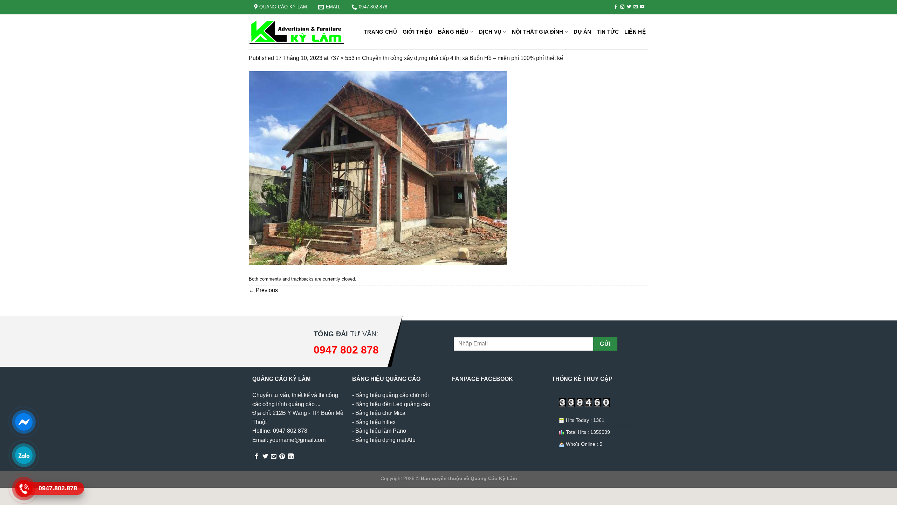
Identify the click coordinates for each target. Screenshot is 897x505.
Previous (263, 290)
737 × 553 (342, 58)
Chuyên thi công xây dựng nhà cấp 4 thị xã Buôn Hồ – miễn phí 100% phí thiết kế (462, 58)
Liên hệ (635, 32)
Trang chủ (380, 32)
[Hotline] (23, 488)
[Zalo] (23, 455)
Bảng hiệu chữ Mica (380, 413)
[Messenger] (23, 421)
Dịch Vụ (490, 32)
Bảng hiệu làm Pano (380, 431)
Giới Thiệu (417, 32)
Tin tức (608, 32)
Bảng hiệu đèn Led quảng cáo (392, 404)
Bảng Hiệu (453, 32)
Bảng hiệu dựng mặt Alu (385, 440)
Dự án (582, 32)
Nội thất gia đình (537, 32)
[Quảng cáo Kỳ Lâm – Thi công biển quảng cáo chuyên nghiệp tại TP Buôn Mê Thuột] (298, 32)
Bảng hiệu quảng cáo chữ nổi (392, 395)
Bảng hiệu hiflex (375, 422)
